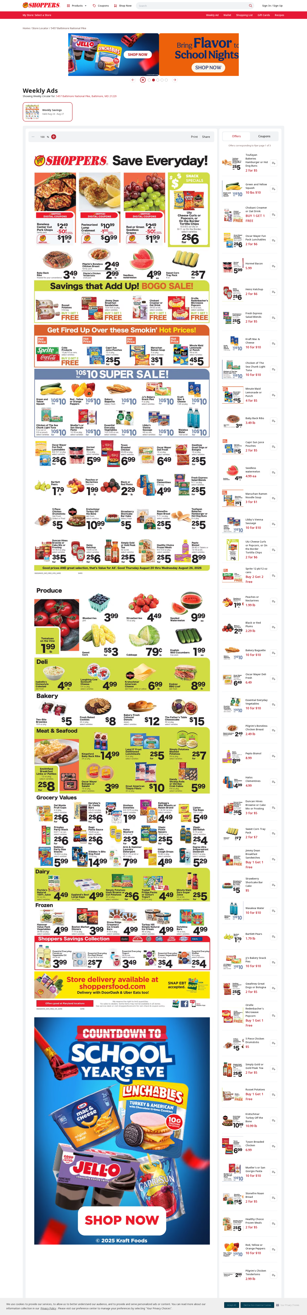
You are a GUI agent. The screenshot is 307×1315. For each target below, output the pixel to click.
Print (194, 137)
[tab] (236, 136)
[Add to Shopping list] (273, 163)
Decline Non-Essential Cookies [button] (257, 1305)
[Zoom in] (53, 136)
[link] (41, 5)
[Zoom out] (33, 136)
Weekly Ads (40, 90)
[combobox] (195, 5)
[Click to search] (251, 5)
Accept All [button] (231, 1305)
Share (206, 137)
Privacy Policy (48, 1308)
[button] (288, 1305)
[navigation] (153, 28)
